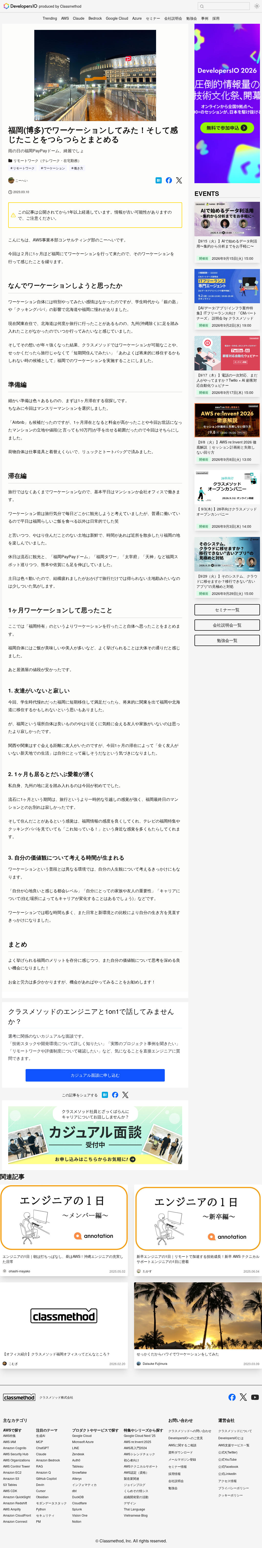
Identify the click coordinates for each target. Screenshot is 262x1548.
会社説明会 (173, 18)
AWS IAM (9, 1442)
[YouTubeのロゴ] (255, 1397)
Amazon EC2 (12, 1472)
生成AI (40, 1436)
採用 (216, 18)
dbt (74, 1491)
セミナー (153, 18)
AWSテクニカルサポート (141, 1466)
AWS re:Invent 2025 (137, 1442)
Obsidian (42, 1497)
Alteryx (77, 1478)
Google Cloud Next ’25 (140, 1436)
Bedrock (95, 18)
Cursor (41, 1491)
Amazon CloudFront (17, 1515)
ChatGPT (42, 1448)
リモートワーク (24, 168)
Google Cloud (117, 18)
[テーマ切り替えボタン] (257, 6)
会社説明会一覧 (227, 625)
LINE (75, 1448)
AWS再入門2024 (135, 1448)
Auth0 (76, 1460)
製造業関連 (131, 1478)
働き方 (78, 168)
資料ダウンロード (180, 1452)
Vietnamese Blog (136, 1515)
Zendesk (78, 1454)
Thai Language (134, 1509)
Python (41, 1509)
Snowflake (79, 1472)
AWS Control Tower (16, 1466)
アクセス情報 (227, 1481)
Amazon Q (43, 1472)
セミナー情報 (177, 1466)
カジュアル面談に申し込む (95, 1075)
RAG (39, 1466)
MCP (39, 1442)
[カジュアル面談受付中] (95, 1135)
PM (38, 1521)
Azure (137, 18)
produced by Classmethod (60, 6)
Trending (50, 18)
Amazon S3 (11, 1478)
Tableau (77, 1466)
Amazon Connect (15, 1521)
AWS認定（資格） (136, 1472)
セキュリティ (45, 1515)
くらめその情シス (136, 1491)
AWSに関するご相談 (182, 1445)
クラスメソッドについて (235, 1430)
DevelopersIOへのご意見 (185, 1438)
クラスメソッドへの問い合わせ (189, 1430)
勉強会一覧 (227, 640)
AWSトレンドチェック (139, 1454)
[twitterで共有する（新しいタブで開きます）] (179, 180)
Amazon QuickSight (16, 1497)
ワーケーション (54, 168)
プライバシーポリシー (233, 1488)
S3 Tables (10, 1485)
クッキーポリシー (230, 1495)
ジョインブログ (134, 1485)
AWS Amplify (12, 1509)
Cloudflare (79, 1503)
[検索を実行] (202, 6)
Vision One (80, 1515)
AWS (65, 18)
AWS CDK (10, 1491)
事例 (204, 18)
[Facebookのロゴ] (232, 1397)
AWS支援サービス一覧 (233, 1445)
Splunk (77, 1509)
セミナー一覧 (227, 610)
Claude (78, 18)
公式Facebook (228, 1466)
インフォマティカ (84, 1485)
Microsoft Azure (83, 1442)
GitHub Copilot (46, 1478)
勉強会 (191, 18)
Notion (76, 1521)
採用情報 (174, 1473)
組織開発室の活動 (136, 1497)
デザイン (130, 1503)
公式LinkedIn (227, 1473)
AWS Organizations (16, 1460)
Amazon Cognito (14, 1448)
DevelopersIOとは (231, 1438)
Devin (40, 1485)
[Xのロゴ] (243, 1397)
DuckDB (78, 1497)
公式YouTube (227, 1459)
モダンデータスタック (51, 1503)
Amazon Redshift (15, 1503)
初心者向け (131, 1460)
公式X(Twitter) (227, 1452)
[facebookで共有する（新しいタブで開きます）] (169, 180)
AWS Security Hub (15, 1454)
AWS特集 (9, 1436)
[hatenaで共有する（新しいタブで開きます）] (159, 180)
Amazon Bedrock (48, 1460)
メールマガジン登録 (182, 1459)
